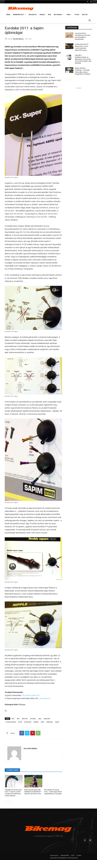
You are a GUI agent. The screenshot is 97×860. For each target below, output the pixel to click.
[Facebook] (87, 1)
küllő (42, 722)
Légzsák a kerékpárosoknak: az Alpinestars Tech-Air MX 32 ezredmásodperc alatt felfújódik (83, 59)
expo (39, 718)
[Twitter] (27, 733)
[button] (89, 20)
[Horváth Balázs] (6, 39)
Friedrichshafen (11, 722)
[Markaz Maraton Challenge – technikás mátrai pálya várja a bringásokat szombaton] (69, 70)
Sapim (57, 722)
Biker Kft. (25, 718)
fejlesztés (47, 718)
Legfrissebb (72, 28)
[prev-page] (6, 801)
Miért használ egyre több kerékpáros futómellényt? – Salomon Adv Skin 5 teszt (33, 792)
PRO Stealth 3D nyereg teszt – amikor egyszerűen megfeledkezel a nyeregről (53, 792)
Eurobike (33, 718)
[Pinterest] (32, 733)
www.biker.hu (45, 698)
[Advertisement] (64, 8)
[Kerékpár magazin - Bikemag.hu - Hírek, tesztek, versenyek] (21, 8)
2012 (18, 718)
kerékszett (27, 722)
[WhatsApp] (38, 733)
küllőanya (49, 722)
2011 (13, 718)
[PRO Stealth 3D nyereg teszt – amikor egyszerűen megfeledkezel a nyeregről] (53, 781)
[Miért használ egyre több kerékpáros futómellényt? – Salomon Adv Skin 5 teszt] (33, 781)
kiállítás (36, 722)
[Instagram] (91, 1)
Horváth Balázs (18, 39)
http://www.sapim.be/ (31, 695)
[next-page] (10, 801)
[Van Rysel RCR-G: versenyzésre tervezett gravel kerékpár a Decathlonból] (69, 35)
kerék (20, 722)
